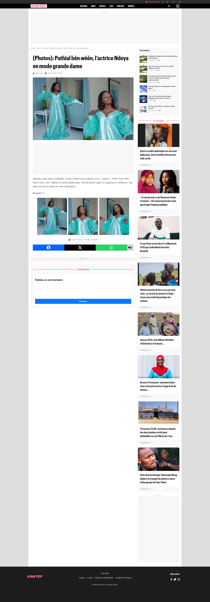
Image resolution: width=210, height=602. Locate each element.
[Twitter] (175, 579)
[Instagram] (178, 579)
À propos (82, 577)
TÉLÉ (111, 6)
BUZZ (93, 6)
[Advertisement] (105, 28)
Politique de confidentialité (104, 577)
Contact (90, 577)
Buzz (39, 48)
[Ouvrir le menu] (177, 6)
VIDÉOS (131, 6)
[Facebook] (171, 579)
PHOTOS (120, 6)
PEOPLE (102, 6)
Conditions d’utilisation (123, 577)
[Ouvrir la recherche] (169, 6)
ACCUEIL (83, 6)
